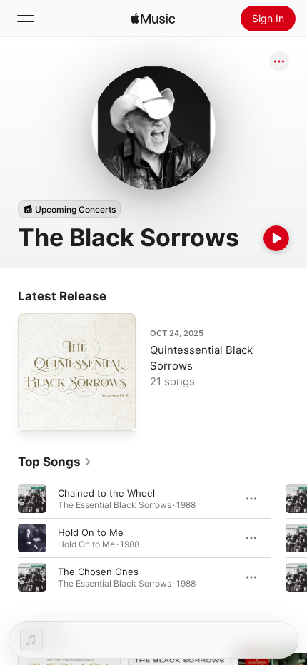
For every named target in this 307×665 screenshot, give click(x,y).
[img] (153, 18)
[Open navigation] (25, 18)
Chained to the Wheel (106, 493)
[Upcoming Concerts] (69, 209)
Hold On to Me (91, 532)
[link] (55, 461)
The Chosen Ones (98, 571)
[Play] (276, 238)
